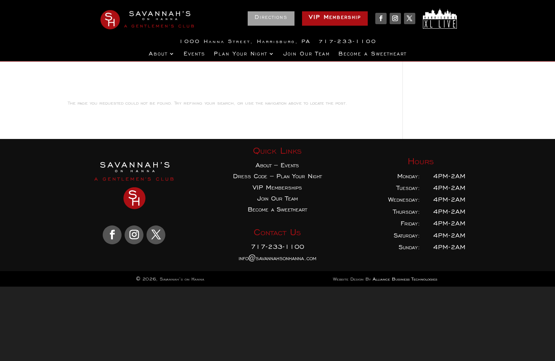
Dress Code (250, 176)
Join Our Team (306, 54)
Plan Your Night (240, 54)
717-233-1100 (277, 247)
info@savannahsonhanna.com (277, 258)
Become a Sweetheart (372, 54)
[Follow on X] (409, 18)
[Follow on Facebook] (381, 18)
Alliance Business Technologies (405, 279)
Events (194, 54)
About (158, 54)
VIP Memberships (277, 187)
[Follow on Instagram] (395, 18)
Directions (271, 16)
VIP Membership (335, 16)
